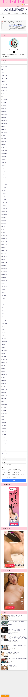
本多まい (4, 283)
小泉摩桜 (4, 205)
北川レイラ (4, 147)
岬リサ (3, 226)
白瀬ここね (4, 341)
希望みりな (4, 238)
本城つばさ (4, 280)
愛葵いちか (4, 250)
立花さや (4, 377)
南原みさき (4, 153)
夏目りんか (4, 165)
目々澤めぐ (4, 350)
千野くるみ (4, 150)
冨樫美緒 (4, 135)
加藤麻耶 (4, 144)
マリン (3, 93)
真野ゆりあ (4, 359)
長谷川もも (4, 437)
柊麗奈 (3, 289)
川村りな (4, 232)
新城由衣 (4, 253)
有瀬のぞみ (4, 271)
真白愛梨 (4, 356)
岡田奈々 (4, 223)
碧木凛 (3, 371)
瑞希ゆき (4, 335)
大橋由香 (4, 174)
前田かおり (4, 138)
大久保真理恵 (4, 66)
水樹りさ (4, 320)
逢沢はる (4, 431)
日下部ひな (4, 256)
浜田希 (3, 326)
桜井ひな (4, 292)
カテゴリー (4, 462)
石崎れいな (4, 362)
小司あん (4, 196)
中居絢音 (4, 111)
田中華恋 (4, 338)
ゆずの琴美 (4, 87)
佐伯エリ (4, 126)
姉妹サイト (24, 13)
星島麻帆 (4, 265)
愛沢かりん (4, 247)
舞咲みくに (4, 404)
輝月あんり (4, 428)
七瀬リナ (4, 102)
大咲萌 (3, 171)
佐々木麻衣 (4, 123)
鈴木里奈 (4, 434)
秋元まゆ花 (4, 374)
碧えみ (3, 365)
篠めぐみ (4, 380)
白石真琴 (4, 344)
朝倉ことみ (4, 274)
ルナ (3, 96)
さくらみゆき (5, 78)
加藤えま (4, 141)
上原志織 (4, 105)
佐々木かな (4, 120)
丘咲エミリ (4, 108)
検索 (14, 480)
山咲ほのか (4, 211)
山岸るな (4, 217)
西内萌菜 (4, 425)
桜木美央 (4, 295)
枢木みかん (4, 286)
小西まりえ (4, 208)
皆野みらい (4, 347)
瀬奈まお (4, 332)
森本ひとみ (4, 301)
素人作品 (4, 386)
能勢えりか (4, 401)
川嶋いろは (4, 229)
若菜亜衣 (4, 410)
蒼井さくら (4, 413)
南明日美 (4, 156)
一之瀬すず (4, 99)
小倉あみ (4, 193)
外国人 (3, 168)
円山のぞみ (4, 132)
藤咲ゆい (4, 416)
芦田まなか (4, 407)
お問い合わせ (16, 13)
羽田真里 (4, 398)
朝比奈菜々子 (4, 453)
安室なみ (4, 190)
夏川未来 (4, 162)
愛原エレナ (4, 244)
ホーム (3, 13)
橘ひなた (4, 310)
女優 (9, 13)
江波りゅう (4, 323)
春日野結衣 (4, 268)
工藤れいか (4, 235)
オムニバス (4, 90)
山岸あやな (4, 214)
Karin (3, 72)
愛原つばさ (4, 241)
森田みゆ (4, 304)
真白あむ (4, 353)
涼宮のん (4, 329)
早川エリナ (4, 262)
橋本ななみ (4, 307)
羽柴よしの (4, 395)
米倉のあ (4, 383)
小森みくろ (4, 202)
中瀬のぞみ (4, 114)
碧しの (3, 368)
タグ (3, 467)
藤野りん (4, 422)
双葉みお (4, 159)
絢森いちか (4, 389)
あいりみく (4, 75)
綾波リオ (4, 392)
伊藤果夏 (4, 117)
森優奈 (3, 298)
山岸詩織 (4, 220)
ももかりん (4, 84)
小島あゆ (4, 199)
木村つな (4, 277)
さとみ (3, 81)
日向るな (4, 259)
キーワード (4, 457)
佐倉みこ (4, 129)
